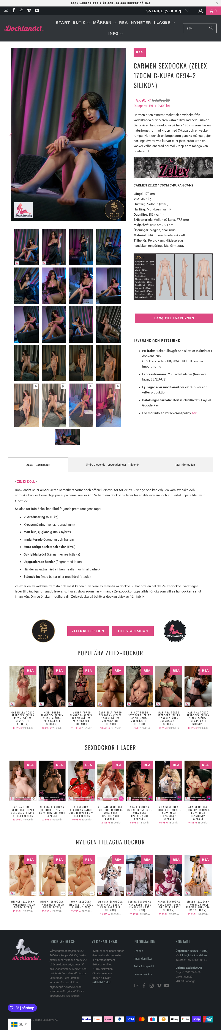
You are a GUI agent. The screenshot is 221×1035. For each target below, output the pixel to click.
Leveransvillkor (143, 974)
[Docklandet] (24, 28)
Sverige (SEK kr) (164, 11)
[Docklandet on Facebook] (13, 11)
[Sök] (211, 28)
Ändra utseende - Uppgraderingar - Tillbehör (112, 464)
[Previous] (11, 135)
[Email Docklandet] (5, 11)
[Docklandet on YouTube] (36, 11)
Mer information (185, 464)
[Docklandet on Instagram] (21, 11)
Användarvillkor (143, 958)
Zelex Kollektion (88, 631)
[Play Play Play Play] (68, 135)
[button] (81, 22)
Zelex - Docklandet (37, 465)
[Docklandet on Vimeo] (29, 11)
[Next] (126, 135)
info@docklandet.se (194, 955)
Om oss (138, 950)
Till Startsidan (133, 631)
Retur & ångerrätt (144, 966)
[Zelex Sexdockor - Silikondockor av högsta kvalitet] (173, 177)
